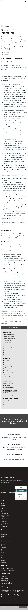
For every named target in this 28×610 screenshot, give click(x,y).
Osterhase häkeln (8, 381)
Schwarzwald (4, 537)
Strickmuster (6, 351)
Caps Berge (3, 510)
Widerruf (3, 559)
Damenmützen (4, 513)
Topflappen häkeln (8, 387)
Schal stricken (7, 343)
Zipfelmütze (4, 526)
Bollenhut (3, 505)
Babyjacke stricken (8, 334)
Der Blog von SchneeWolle (7, 568)
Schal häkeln (6, 385)
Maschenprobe (17, 84)
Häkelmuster (6, 375)
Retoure (3, 557)
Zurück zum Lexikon (14, 327)
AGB (2, 555)
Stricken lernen (7, 349)
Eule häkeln (6, 371)
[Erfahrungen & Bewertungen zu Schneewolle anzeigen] (21, 492)
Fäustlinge (6, 52)
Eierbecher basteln (8, 393)
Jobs (2, 549)
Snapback (3, 536)
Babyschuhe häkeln (8, 367)
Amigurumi (6, 361)
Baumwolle (6, 401)
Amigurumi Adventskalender (11, 363)
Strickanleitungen (8, 347)
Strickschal (6, 54)
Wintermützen (4, 523)
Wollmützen (4, 525)
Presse (2, 550)
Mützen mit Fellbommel (6, 515)
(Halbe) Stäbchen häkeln (10, 377)
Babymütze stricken (8, 336)
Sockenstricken (7, 345)
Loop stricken (7, 340)
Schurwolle (6, 405)
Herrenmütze (4, 518)
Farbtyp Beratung (8, 395)
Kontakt (3, 544)
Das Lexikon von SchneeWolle (8, 570)
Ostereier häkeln (8, 383)
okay (23, 607)
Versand (3, 560)
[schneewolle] (5, 2)
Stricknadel (10, 238)
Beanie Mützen (4, 503)
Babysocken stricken (9, 338)
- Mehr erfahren (11, 608)
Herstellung (3, 547)
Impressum (3, 562)
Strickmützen (4, 521)
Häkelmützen (4, 516)
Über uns (3, 546)
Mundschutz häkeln (8, 379)
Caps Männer (4, 512)
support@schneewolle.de (8, 477)
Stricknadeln (6, 353)
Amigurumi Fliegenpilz (9, 365)
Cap (2, 508)
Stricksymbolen (7, 355)
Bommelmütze (4, 507)
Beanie (2, 533)
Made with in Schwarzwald (8, 492)
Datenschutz (4, 554)
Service (2, 552)
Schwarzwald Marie (5, 520)
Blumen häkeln (7, 369)
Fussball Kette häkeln (9, 373)
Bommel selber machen (10, 403)
